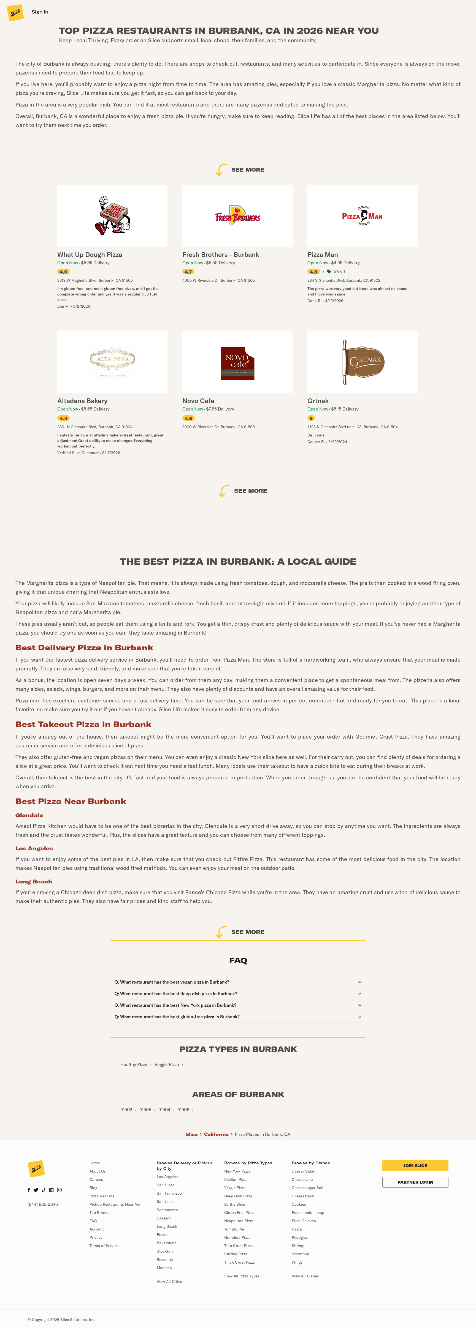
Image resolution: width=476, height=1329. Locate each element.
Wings (297, 1262)
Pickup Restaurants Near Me (115, 1204)
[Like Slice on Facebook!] (29, 1190)
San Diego (166, 1184)
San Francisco (169, 1193)
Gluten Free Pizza (239, 1212)
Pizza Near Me (102, 1196)
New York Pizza (237, 1171)
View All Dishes (305, 1276)
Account (97, 1229)
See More (247, 169)
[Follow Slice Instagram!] (59, 1190)
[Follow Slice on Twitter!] (36, 1190)
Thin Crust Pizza (238, 1245)
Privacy (96, 1237)
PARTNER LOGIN (415, 1182)
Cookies (299, 1204)
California (216, 1134)
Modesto (164, 1267)
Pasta (297, 1229)
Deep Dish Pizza (238, 1196)
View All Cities (169, 1281)
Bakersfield (167, 1242)
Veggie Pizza (235, 1187)
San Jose (164, 1201)
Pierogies (300, 1237)
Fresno (163, 1234)
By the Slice (234, 1204)
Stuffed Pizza (235, 1253)
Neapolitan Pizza (239, 1220)
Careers (96, 1179)
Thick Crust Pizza (239, 1262)
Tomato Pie (234, 1229)
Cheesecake (302, 1179)
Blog (93, 1187)
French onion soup (308, 1212)
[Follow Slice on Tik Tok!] (44, 1190)
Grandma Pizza (237, 1237)
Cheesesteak (303, 1196)
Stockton (165, 1251)
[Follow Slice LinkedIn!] (51, 1190)
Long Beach (167, 1226)
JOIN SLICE (415, 1165)
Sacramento (167, 1209)
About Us (98, 1171)
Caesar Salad (303, 1171)
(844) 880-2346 (43, 1204)
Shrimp (298, 1245)
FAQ (93, 1220)
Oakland (164, 1218)
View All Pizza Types (241, 1276)
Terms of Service (104, 1245)
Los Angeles (167, 1176)
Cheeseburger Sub (307, 1187)
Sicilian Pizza (236, 1179)
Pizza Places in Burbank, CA (262, 1134)
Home (95, 1162)
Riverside (165, 1259)
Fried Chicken (304, 1220)
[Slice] (15, 12)
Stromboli (300, 1253)
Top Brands (99, 1212)
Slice (192, 1134)
